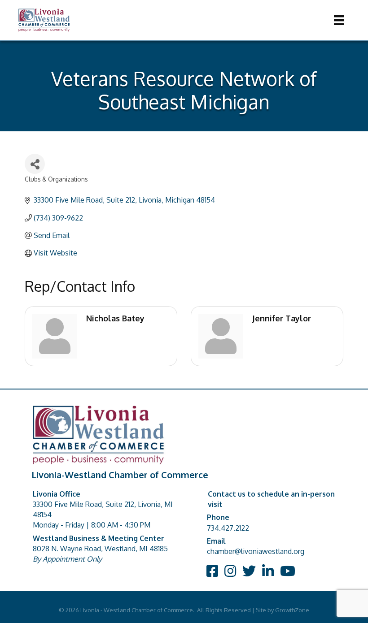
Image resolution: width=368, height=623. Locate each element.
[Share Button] (35, 164)
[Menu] (339, 20)
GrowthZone (292, 610)
